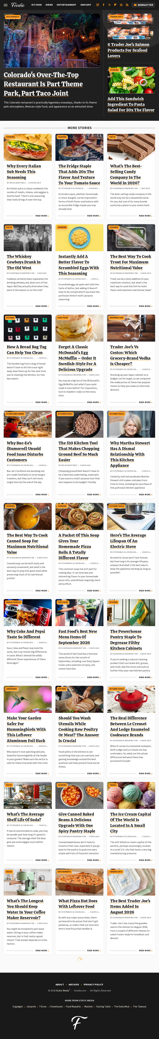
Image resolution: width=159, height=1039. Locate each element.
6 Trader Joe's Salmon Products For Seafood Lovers (128, 50)
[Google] (121, 6)
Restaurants (12, 17)
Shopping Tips (116, 317)
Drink (49, 5)
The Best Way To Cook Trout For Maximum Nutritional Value (130, 262)
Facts (112, 137)
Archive (74, 984)
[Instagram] (97, 6)
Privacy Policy (93, 984)
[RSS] (127, 6)
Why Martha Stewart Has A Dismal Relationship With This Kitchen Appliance (130, 454)
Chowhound (56, 1006)
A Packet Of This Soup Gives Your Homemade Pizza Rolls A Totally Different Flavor (79, 547)
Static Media (62, 990)
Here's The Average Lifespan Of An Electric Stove (128, 541)
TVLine (42, 1006)
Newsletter (145, 5)
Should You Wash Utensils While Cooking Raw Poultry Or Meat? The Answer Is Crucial (79, 729)
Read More (41, 215)
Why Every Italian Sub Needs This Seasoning (24, 171)
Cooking (114, 70)
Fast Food (63, 317)
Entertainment (66, 5)
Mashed (88, 1006)
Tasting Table (103, 1006)
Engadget (18, 1006)
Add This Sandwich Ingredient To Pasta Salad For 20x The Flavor (131, 104)
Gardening (11, 689)
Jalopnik (31, 1006)
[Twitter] (109, 6)
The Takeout (139, 1006)
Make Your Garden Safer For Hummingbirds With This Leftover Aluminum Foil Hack (26, 729)
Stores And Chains (15, 414)
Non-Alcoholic (13, 602)
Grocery (85, 5)
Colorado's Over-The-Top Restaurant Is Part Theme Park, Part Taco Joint (43, 84)
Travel (113, 785)
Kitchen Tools (65, 414)
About (60, 984)
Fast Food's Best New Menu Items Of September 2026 (78, 637)
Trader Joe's (116, 17)
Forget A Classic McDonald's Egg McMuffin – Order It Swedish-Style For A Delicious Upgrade (77, 358)
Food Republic (73, 1006)
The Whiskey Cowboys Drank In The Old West (24, 262)
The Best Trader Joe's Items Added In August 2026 (130, 906)
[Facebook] (103, 6)
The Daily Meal (121, 1006)
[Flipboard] (115, 6)
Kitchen (37, 5)
